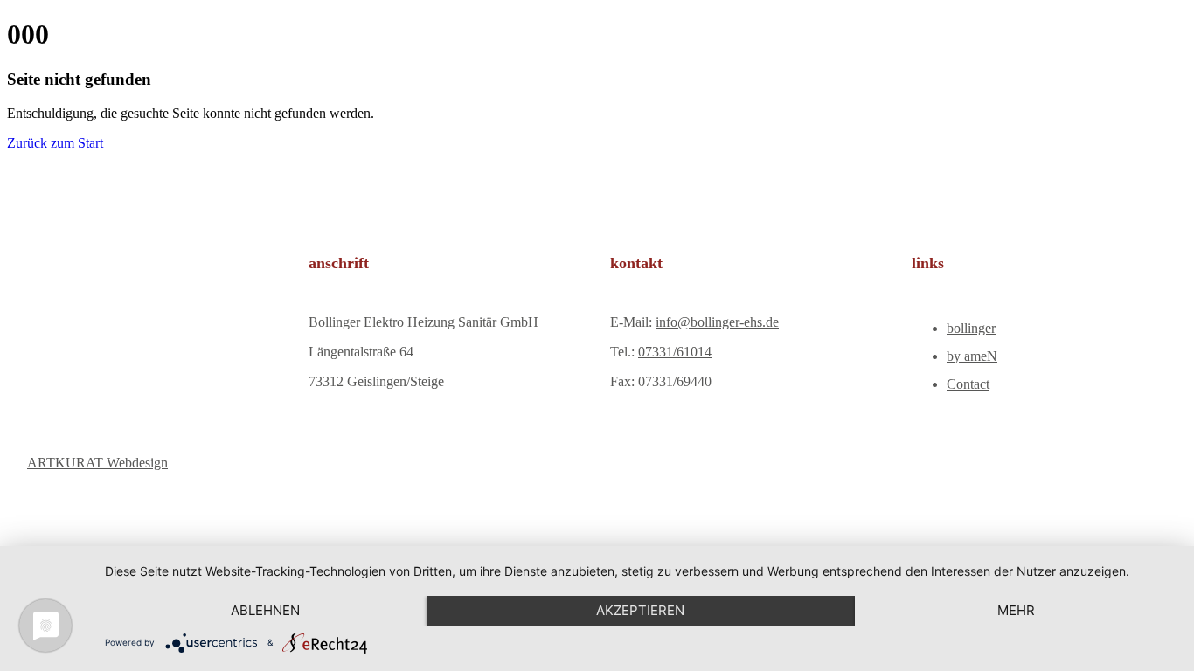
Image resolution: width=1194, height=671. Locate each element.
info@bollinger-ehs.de (717, 322)
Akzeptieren (640, 610)
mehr (1016, 610)
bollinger (971, 328)
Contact (968, 384)
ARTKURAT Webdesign (97, 462)
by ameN (972, 356)
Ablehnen (265, 610)
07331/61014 (675, 351)
